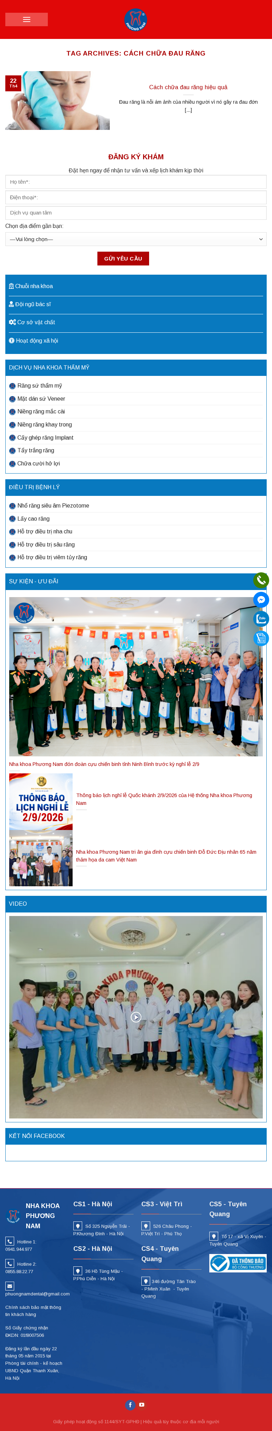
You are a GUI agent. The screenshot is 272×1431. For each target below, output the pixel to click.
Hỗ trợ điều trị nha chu (44, 531)
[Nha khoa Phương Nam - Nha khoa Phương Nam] (136, 19)
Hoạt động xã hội (37, 341)
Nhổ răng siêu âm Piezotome (53, 506)
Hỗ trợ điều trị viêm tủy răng (52, 557)
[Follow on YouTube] (141, 1405)
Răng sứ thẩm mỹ (39, 386)
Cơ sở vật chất (36, 322)
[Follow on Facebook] (130, 1405)
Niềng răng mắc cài (41, 411)
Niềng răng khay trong (44, 425)
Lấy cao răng (33, 519)
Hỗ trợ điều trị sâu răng (46, 545)
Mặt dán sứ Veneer (41, 399)
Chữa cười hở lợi (38, 463)
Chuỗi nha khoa (34, 286)
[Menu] (27, 19)
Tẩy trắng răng (35, 450)
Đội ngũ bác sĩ (33, 304)
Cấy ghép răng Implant (45, 438)
